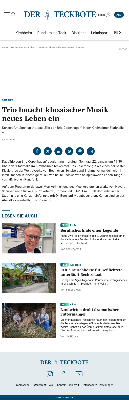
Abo (119, 15)
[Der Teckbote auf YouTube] (78, 374)
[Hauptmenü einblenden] (7, 14)
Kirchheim (31, 47)
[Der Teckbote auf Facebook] (63, 374)
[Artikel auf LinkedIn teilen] (58, 151)
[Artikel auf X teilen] (48, 151)
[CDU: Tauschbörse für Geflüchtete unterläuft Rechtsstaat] (29, 278)
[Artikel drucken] (80, 151)
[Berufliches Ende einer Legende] (29, 238)
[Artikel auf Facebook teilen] (37, 151)
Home (5, 47)
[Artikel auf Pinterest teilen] (69, 151)
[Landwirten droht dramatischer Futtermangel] (29, 320)
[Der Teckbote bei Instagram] (50, 374)
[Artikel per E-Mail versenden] (91, 151)
